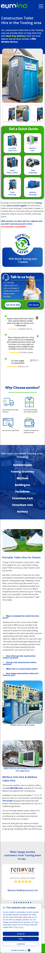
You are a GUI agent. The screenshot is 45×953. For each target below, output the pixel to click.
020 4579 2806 (13, 304)
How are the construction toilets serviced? (19, 663)
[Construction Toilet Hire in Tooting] (22, 551)
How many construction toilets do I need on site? (21, 674)
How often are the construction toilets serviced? (19, 657)
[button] (42, 5)
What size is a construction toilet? (22, 669)
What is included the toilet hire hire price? (21, 617)
